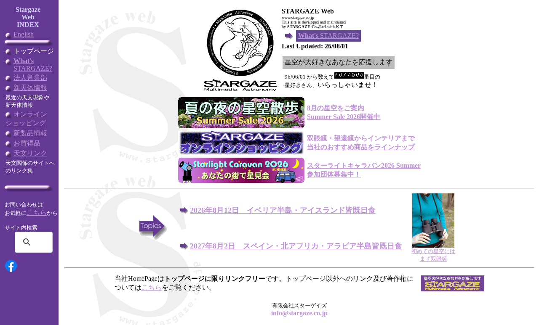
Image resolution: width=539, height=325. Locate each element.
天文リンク (30, 153)
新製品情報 (30, 133)
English (23, 34)
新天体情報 (30, 87)
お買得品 (26, 143)
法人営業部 (30, 77)
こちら (37, 212)
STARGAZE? (32, 64)
